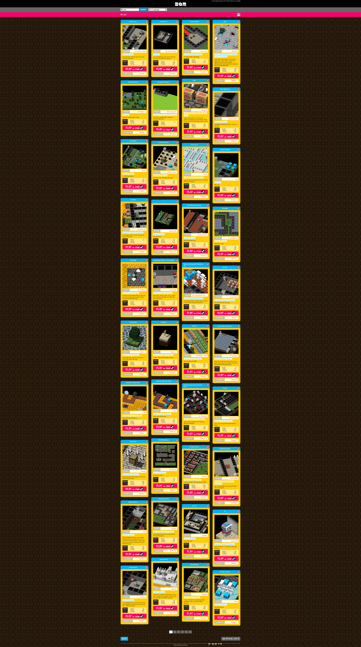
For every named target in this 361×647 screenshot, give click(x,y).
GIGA (174, 411)
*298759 (233, 141)
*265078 (233, 440)
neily (236, 179)
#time (230, 359)
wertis (236, 601)
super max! (203, 51)
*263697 (141, 621)
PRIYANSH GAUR (201, 355)
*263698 (202, 618)
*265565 (233, 379)
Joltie (144, 532)
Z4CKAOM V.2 (141, 111)
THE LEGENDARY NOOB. (200, 295)
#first (185, 597)
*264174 (202, 556)
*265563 (172, 431)
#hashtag (224, 57)
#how (186, 115)
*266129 (233, 317)
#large (199, 54)
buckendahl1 (234, 297)
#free (130, 474)
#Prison (163, 293)
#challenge (201, 419)
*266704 (233, 258)
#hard (217, 54)
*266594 (141, 314)
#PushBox (157, 175)
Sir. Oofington (142, 290)
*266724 (202, 255)
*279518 (172, 193)
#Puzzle (217, 122)
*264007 (233, 563)
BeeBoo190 (172, 231)
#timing (170, 355)
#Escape (193, 54)
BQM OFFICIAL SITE (230, 639)
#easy (170, 115)
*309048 (233, 80)
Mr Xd (144, 170)
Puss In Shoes (172, 172)
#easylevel (126, 232)
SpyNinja (173, 589)
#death (198, 113)
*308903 (202, 136)
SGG (205, 174)
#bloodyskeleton (225, 54)
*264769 (233, 503)
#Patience (231, 544)
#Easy (186, 177)
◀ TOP (124, 639)
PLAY (132, 68)
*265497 (202, 438)
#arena (217, 57)
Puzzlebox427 (233, 418)
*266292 (202, 317)
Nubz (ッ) (143, 352)
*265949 (172, 372)
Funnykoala (172, 290)
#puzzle (186, 54)
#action (217, 241)
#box (124, 54)
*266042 (141, 374)
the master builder (140, 51)
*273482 (233, 200)
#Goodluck (218, 484)
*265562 (141, 433)
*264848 (202, 497)
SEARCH (143, 9)
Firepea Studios (233, 119)
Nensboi (143, 471)
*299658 (141, 132)
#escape (130, 54)
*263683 (233, 622)
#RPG (199, 359)
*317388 (172, 73)
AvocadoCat (172, 469)
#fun (175, 115)
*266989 (141, 252)
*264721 (172, 551)
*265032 (172, 490)
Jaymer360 (234, 541)
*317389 (141, 73)
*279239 (202, 196)
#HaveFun (193, 177)
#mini (162, 234)
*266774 (172, 252)
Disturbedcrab (141, 229)
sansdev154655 (202, 235)
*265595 (202, 376)
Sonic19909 (234, 478)
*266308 (172, 314)
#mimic (192, 113)
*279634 (141, 191)
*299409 (172, 134)
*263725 (172, 613)
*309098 (202, 72)
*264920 (141, 493)
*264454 (141, 559)
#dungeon (157, 115)
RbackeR (235, 51)
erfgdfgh (204, 535)
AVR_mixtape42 (171, 111)
